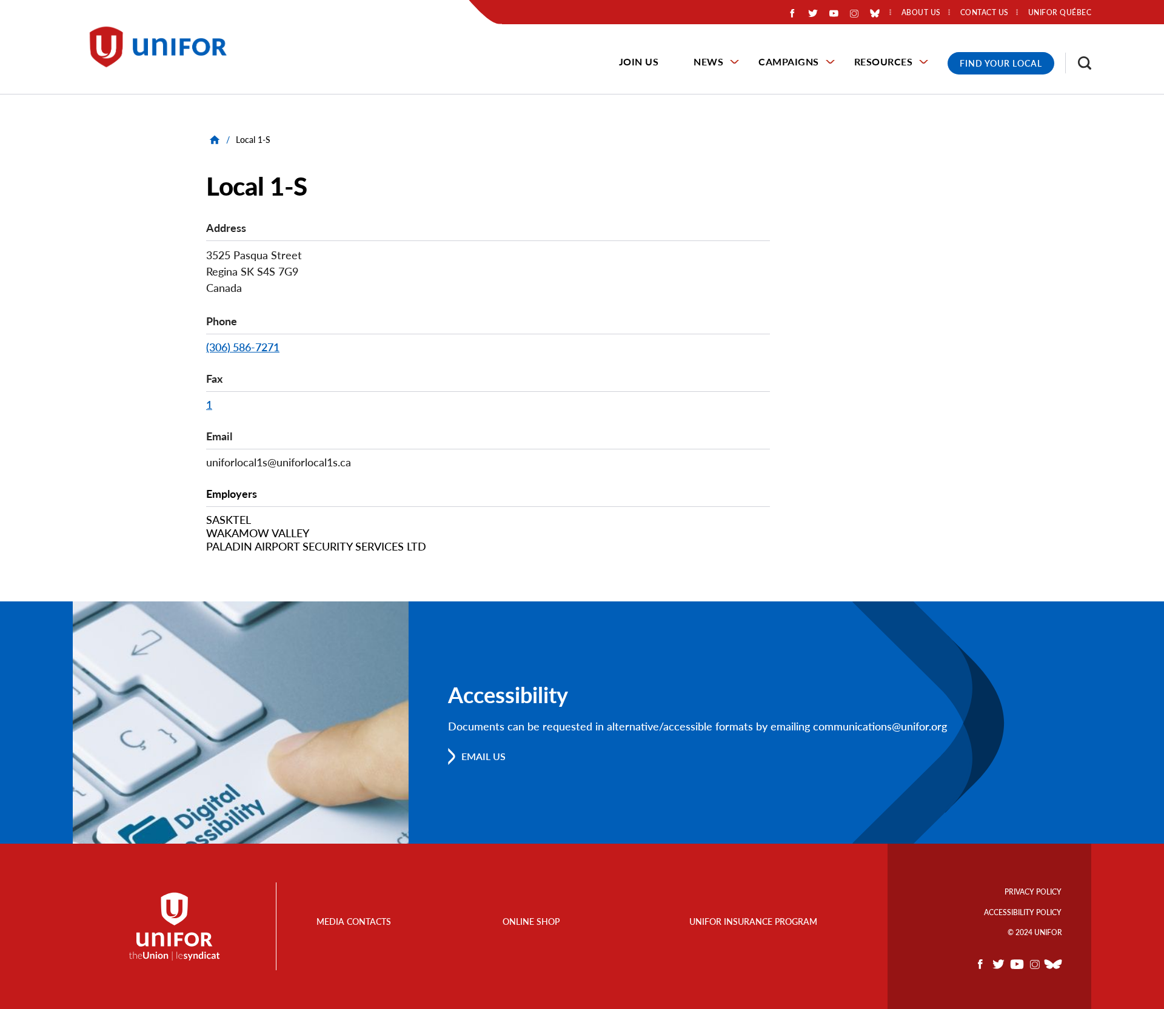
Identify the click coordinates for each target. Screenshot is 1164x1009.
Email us (483, 756)
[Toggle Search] (1078, 63)
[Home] (164, 47)
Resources (883, 61)
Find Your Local (1001, 63)
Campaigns (788, 61)
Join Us (639, 61)
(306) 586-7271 (242, 347)
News (708, 61)
